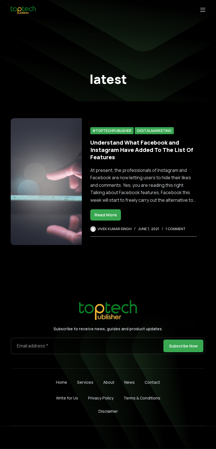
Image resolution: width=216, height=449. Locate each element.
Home (61, 382)
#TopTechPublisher (112, 130)
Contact (152, 382)
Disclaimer (108, 411)
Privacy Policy (101, 398)
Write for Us (67, 398)
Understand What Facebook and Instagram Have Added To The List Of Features (141, 150)
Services (85, 382)
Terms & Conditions (141, 398)
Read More (107, 216)
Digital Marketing (154, 130)
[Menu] (202, 9)
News (129, 382)
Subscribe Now (183, 346)
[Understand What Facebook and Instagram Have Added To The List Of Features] (46, 181)
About (108, 382)
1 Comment (176, 228)
